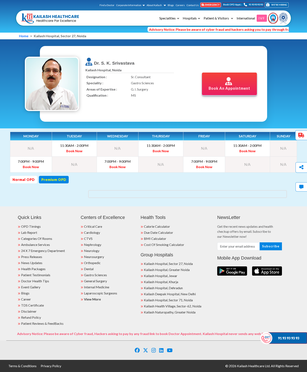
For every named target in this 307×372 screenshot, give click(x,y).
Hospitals (190, 18)
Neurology (91, 251)
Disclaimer (29, 311)
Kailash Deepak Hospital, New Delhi (170, 294)
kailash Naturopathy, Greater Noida (169, 312)
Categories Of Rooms (36, 238)
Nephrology (92, 245)
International (246, 18)
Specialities (167, 18)
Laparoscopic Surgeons (100, 293)
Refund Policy (31, 317)
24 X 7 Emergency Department (43, 251)
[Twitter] (145, 350)
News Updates (31, 263)
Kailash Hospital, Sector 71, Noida (168, 300)
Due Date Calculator (158, 232)
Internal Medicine (96, 287)
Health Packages (33, 269)
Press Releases (31, 257)
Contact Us (192, 5)
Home (23, 36)
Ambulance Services (35, 245)
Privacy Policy (51, 366)
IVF (262, 18)
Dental (89, 269)
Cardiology (92, 232)
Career (26, 299)
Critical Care (93, 226)
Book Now (74, 151)
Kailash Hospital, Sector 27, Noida (168, 264)
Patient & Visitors (217, 18)
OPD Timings (31, 226)
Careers (180, 5)
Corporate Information (128, 5)
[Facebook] (137, 350)
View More (92, 299)
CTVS (88, 238)
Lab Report (29, 232)
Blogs (171, 5)
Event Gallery (30, 287)
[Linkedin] (161, 350)
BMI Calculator (155, 238)
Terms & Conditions (22, 366)
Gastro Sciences (95, 275)
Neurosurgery (94, 257)
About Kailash (154, 5)
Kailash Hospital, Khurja (161, 282)
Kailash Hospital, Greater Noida (167, 270)
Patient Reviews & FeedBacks (42, 323)
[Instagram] (153, 350)
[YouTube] (170, 350)
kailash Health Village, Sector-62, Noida (172, 306)
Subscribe (270, 246)
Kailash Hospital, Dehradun (163, 288)
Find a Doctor (107, 5)
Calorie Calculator (157, 226)
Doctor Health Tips (35, 281)
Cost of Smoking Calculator (164, 245)
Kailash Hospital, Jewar (160, 276)
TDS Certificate (32, 305)
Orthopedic (92, 263)
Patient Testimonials (35, 275)
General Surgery (95, 281)
